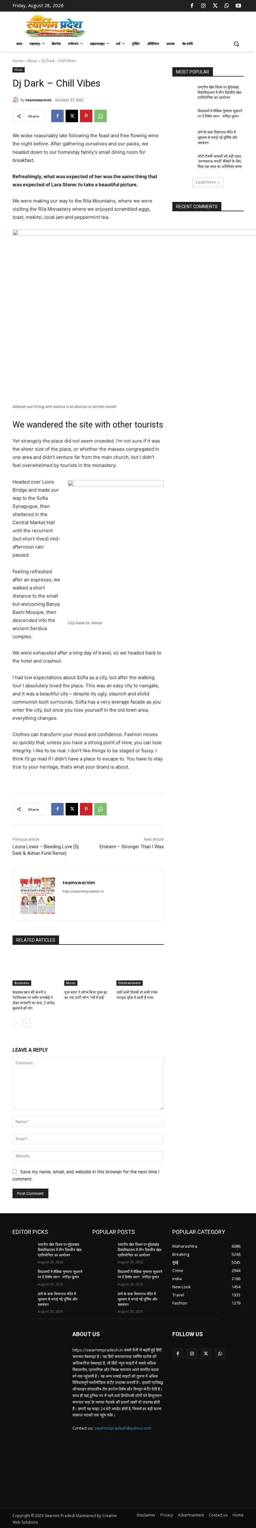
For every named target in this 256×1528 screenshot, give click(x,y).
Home (17, 60)
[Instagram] (204, 6)
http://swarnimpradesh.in (83, 891)
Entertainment (129, 983)
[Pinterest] (86, 116)
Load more (206, 182)
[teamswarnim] (16, 100)
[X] (215, 6)
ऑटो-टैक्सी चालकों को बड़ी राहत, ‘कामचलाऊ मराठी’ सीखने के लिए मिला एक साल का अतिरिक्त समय (220, 161)
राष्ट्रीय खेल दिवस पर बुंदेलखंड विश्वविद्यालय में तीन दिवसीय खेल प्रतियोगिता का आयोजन (219, 92)
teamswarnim (38, 100)
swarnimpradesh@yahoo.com (122, 1428)
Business (21, 983)
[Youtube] (239, 6)
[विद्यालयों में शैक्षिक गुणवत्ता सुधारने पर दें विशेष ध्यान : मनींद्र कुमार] (183, 115)
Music (32, 60)
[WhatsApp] (227, 6)
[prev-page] (16, 1023)
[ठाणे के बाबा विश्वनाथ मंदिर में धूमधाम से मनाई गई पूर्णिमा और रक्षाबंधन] (183, 137)
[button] (236, 44)
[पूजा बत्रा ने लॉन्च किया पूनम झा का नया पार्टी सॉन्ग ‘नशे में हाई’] (87, 969)
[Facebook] (192, 6)
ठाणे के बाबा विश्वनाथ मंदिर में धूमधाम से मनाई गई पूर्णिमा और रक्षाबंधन (217, 137)
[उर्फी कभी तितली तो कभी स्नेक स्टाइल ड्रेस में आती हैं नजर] (140, 969)
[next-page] (26, 1023)
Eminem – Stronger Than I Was (132, 846)
